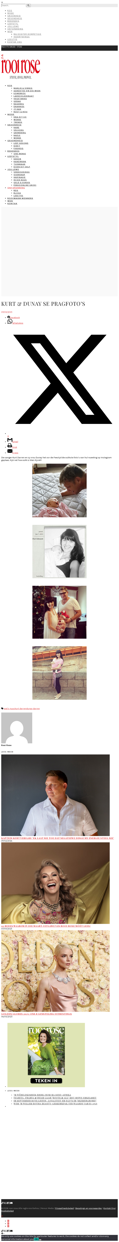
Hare (16, 127)
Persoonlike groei (25, 185)
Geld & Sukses (22, 182)
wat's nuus (9, 708)
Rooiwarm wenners (20, 198)
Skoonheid (14, 16)
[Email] (11, 1203)
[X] (4, 1203)
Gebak (17, 101)
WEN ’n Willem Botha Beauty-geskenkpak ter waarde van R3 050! (55, 1103)
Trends (18, 122)
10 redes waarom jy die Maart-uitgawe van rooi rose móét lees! (45, 926)
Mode (10, 13)
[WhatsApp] (6, 1203)
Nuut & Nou (21, 112)
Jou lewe (13, 169)
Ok (36, 1239)
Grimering (20, 133)
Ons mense (20, 154)
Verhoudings (22, 172)
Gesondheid (14, 18)
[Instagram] (9, 1203)
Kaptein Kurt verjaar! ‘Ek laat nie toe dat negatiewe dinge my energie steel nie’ (57, 838)
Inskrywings (22, 37)
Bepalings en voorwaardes (88, 1208)
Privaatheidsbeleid (64, 1208)
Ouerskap (19, 175)
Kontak (12, 203)
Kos (9, 10)
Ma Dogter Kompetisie (27, 34)
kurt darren (20, 708)
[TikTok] (2, 1203)
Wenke (17, 120)
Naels (17, 135)
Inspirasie (20, 177)
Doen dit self (22, 167)
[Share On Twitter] (8, 1223)
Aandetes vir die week (27, 91)
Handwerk (20, 162)
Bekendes (13, 21)
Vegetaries (20, 99)
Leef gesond (21, 143)
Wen (10, 31)
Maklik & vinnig (23, 88)
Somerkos (20, 93)
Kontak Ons (14, 42)
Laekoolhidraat (24, 96)
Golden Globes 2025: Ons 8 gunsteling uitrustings (36, 1013)
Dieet (17, 146)
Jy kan (17, 109)
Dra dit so (20, 117)
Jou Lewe (13, 26)
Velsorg (19, 130)
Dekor (17, 159)
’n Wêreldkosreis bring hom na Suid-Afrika (42, 1094)
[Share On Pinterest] (8, 1226)
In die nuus (20, 180)
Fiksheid (19, 148)
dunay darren (33, 708)
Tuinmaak (19, 164)
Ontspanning (15, 29)
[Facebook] (8, 1203)
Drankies (19, 106)
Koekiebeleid (7, 1211)
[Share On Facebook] (8, 1221)
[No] (40, 1239)
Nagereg (19, 104)
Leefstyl (12, 24)
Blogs (17, 193)
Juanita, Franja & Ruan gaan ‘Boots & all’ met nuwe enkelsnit (55, 1097)
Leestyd (12, 39)
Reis (16, 190)
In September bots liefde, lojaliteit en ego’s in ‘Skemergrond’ (55, 1100)
